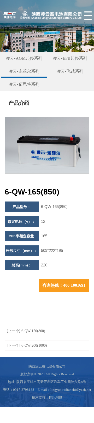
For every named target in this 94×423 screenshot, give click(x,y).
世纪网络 (55, 397)
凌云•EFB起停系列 (70, 58)
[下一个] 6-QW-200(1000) (27, 345)
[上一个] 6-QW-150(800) (26, 331)
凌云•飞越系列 (70, 71)
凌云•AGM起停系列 (24, 58)
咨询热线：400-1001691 (63, 285)
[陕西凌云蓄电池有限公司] (42, 22)
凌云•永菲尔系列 (24, 71)
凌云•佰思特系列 (24, 84)
